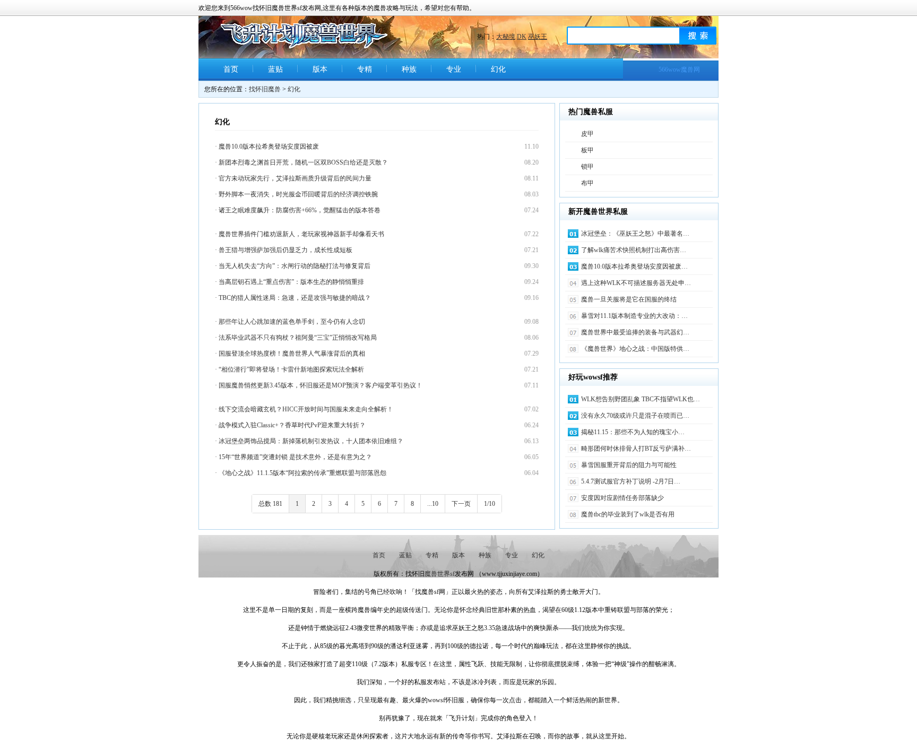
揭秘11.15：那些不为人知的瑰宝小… (633, 432)
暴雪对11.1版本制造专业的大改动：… (634, 316)
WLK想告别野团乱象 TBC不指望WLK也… (640, 399)
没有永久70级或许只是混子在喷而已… (635, 415)
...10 (432, 503)
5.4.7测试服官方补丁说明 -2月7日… (630, 481)
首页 (230, 69)
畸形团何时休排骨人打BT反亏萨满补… (636, 448)
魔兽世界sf (440, 573)
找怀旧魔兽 (265, 89)
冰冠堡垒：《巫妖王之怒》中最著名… (635, 233)
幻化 (498, 69)
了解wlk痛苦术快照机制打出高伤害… (633, 250)
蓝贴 (275, 69)
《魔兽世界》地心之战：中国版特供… (635, 348)
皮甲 (587, 133)
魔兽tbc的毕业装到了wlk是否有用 (627, 514)
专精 (364, 69)
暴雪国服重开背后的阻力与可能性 (629, 465)
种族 (409, 69)
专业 (453, 69)
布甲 (587, 183)
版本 (320, 69)
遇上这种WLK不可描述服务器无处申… (636, 283)
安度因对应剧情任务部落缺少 (622, 498)
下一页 (461, 503)
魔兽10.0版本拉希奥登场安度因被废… (634, 266)
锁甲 (587, 166)
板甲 (587, 150)
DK (521, 36)
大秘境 (505, 36)
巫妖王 (537, 36)
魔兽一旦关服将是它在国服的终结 (629, 299)
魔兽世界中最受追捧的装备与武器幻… (635, 332)
